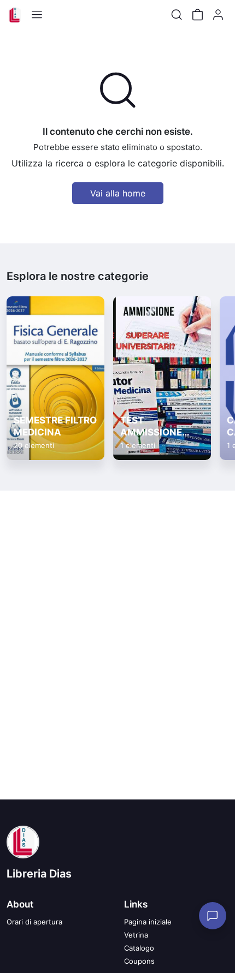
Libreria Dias (39, 873)
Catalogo (139, 948)
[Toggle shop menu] (36, 14)
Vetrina (136, 934)
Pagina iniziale (148, 921)
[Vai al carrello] (197, 14)
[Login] (218, 14)
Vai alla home (117, 193)
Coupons (139, 961)
